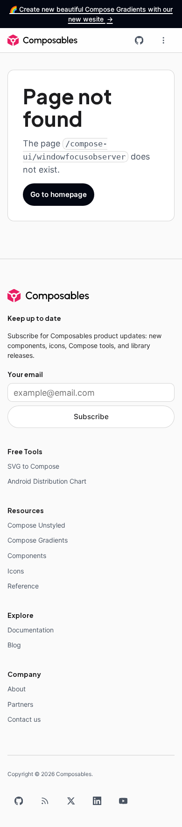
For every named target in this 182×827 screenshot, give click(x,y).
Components (26, 555)
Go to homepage (58, 194)
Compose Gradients (37, 540)
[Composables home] (42, 40)
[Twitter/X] (71, 801)
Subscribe (91, 416)
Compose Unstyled (36, 525)
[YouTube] (123, 801)
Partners (20, 704)
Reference (23, 586)
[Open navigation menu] (163, 40)
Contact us (24, 719)
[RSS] (45, 801)
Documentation (30, 630)
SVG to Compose (33, 466)
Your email (25, 374)
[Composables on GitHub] (139, 40)
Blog (14, 645)
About (16, 689)
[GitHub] (18, 801)
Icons (15, 571)
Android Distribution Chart (46, 481)
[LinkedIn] (97, 801)
